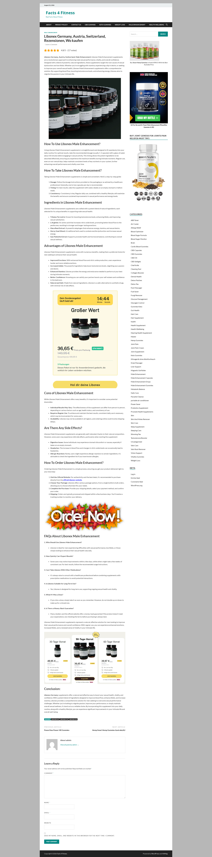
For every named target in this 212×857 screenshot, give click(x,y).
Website (47, 823)
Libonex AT (55, 719)
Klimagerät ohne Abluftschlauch (143, 359)
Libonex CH (64, 719)
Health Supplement (138, 325)
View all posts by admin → (69, 745)
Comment (49, 773)
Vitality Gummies (137, 457)
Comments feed (137, 482)
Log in (133, 474)
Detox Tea (134, 284)
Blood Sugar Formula (139, 235)
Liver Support (136, 367)
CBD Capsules (136, 250)
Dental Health (136, 276)
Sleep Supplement (137, 427)
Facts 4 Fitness (60, 12)
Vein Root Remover (138, 449)
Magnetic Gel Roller (138, 370)
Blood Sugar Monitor (139, 239)
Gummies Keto (136, 307)
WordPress (155, 854)
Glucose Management (139, 299)
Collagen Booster (137, 273)
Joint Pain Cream (137, 348)
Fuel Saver (135, 291)
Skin (132, 415)
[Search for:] (149, 34)
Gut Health (135, 310)
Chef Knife (135, 265)
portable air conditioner (140, 400)
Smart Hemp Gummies (140, 62)
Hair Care (134, 314)
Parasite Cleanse (137, 397)
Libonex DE (73, 719)
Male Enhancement (137, 25)
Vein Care (134, 445)
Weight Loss (120, 25)
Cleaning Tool (136, 269)
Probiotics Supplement (139, 408)
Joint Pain (134, 344)
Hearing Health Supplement (141, 333)
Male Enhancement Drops (141, 382)
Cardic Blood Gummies (139, 246)
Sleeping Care (136, 430)
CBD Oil (134, 258)
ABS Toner (135, 220)
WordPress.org (136, 485)
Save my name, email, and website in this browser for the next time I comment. (79, 836)
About (48, 25)
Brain (133, 243)
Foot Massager (136, 288)
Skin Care (134, 423)
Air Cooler (135, 224)
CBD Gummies (90, 25)
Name (47, 802)
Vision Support (136, 453)
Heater (133, 337)
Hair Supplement (137, 318)
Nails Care (135, 393)
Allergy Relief (136, 228)
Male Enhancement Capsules (142, 378)
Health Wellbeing (156, 25)
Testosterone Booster (139, 438)
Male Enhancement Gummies (142, 385)
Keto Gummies (105, 25)
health (133, 322)
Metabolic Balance (138, 389)
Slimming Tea (136, 434)
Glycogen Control (137, 303)
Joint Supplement (137, 352)
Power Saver (135, 404)
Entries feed (135, 478)
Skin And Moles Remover (140, 419)
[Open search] (166, 24)
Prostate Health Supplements (142, 412)
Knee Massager (137, 363)
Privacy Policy (61, 25)
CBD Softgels (136, 261)
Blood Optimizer (137, 231)
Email (47, 813)
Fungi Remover (136, 295)
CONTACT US (76, 25)
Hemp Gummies (137, 340)
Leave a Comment (51, 44)
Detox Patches (136, 280)
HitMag (165, 854)
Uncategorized (136, 442)
